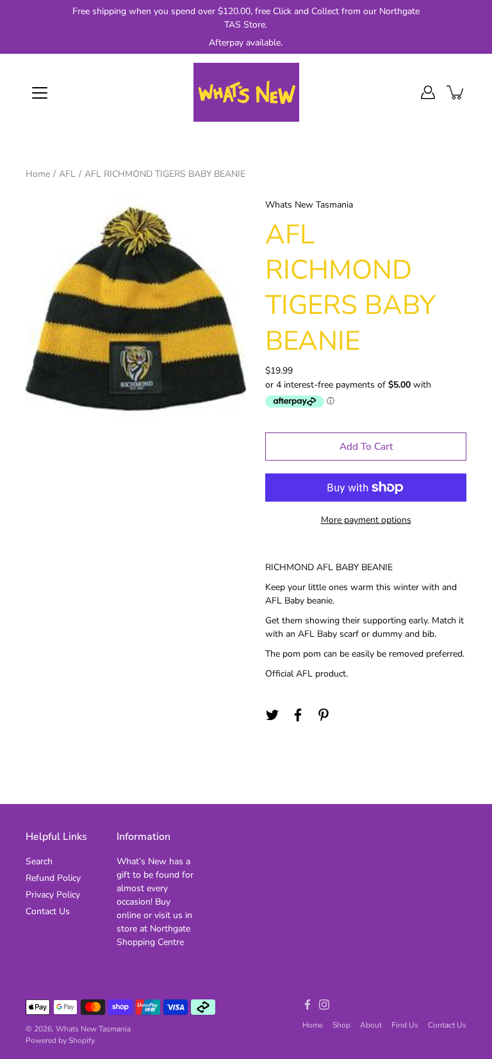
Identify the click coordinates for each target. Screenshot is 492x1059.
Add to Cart (366, 446)
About (371, 1025)
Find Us (404, 1025)
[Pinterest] (323, 715)
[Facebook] (298, 715)
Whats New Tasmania (93, 1029)
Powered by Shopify (60, 1040)
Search (39, 861)
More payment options (366, 520)
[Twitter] (272, 715)
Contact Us (48, 911)
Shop (341, 1025)
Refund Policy (53, 878)
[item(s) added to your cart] (456, 92)
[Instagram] (324, 1004)
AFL (67, 174)
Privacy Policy (53, 895)
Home (38, 174)
